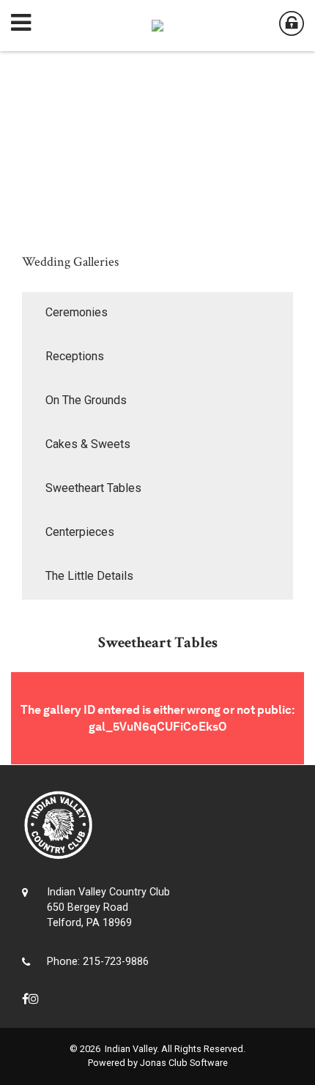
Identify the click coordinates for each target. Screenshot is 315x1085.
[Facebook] (25, 999)
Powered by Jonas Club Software (158, 1062)
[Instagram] (34, 999)
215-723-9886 (116, 961)
